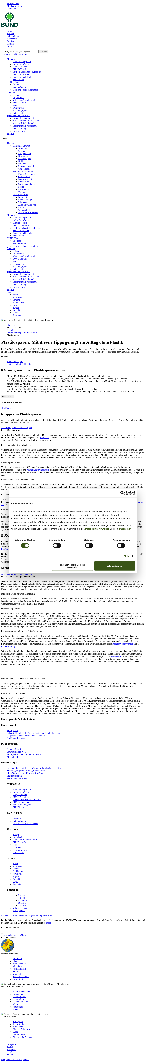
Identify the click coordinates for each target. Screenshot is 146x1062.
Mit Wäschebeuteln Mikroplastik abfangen (26, 773)
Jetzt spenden (13, 3)
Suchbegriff (6, 51)
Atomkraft (23, 148)
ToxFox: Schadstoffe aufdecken (27, 72)
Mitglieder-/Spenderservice (25, 100)
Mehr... (49, 923)
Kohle (21, 161)
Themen (10, 143)
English (10, 41)
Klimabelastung (8, 646)
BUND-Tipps (13, 82)
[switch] (57, 545)
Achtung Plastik (14, 749)
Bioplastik (44, 437)
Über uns (11, 92)
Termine (10, 33)
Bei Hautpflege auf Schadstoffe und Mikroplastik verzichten (34, 768)
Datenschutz (18, 113)
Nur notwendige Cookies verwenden (72, 565)
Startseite (11, 325)
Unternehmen (19, 131)
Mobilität (22, 163)
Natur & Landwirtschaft (23, 171)
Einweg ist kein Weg (16, 752)
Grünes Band (24, 176)
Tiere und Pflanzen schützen (25, 90)
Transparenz (18, 108)
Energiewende (24, 153)
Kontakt (10, 44)
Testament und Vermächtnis (25, 126)
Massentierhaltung (26, 184)
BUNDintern (18, 79)
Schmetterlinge (25, 199)
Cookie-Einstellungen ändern (14, 915)
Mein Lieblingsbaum (22, 61)
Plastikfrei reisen (14, 776)
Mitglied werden (14, 6)
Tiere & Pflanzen (20, 194)
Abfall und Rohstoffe (16, 738)
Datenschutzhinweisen (97, 528)
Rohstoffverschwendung (123, 644)
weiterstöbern (20, 935)
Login (9, 46)
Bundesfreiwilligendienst (24, 77)
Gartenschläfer (24, 210)
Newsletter (12, 38)
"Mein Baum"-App (21, 64)
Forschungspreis (20, 110)
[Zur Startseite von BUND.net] (9, 26)
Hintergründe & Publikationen (20, 364)
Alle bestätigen (114, 566)
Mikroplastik (12, 730)
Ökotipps (17, 84)
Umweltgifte (24, 169)
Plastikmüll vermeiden (17, 778)
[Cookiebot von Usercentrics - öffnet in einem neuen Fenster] (122, 493)
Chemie (21, 151)
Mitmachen (12, 59)
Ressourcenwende (26, 166)
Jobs (15, 105)
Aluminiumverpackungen (38, 470)
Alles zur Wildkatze (27, 205)
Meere (21, 187)
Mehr (126, 556)
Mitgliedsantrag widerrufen (40, 915)
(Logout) (17, 315)
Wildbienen (23, 202)
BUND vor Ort (19, 102)
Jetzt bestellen (7, 935)
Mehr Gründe (7, 397)
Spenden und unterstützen (18, 115)
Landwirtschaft (25, 179)
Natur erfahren (19, 87)
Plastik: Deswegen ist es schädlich (22, 332)
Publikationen (13, 36)
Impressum (125, 528)
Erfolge (16, 95)
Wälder (21, 192)
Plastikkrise (116, 656)
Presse (10, 31)
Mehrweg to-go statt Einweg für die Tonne (26, 770)
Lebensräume (24, 181)
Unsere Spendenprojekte (24, 118)
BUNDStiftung (19, 128)
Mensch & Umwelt (21, 146)
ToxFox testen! (8, 408)
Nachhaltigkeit (24, 158)
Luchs (21, 207)
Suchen (43, 51)
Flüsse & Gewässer (27, 174)
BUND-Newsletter (21, 69)
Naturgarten (23, 197)
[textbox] (25, 51)
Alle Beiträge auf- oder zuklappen (16, 427)
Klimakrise (23, 156)
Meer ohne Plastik (15, 757)
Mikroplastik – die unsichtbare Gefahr (24, 754)
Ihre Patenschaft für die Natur (26, 120)
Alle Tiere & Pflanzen (28, 212)
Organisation (18, 97)
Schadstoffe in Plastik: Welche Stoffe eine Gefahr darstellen (33, 733)
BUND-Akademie (21, 74)
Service (10, 292)
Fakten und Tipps (15, 361)
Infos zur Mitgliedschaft (23, 123)
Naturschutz (23, 189)
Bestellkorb (12, 8)
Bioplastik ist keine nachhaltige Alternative (26, 735)
